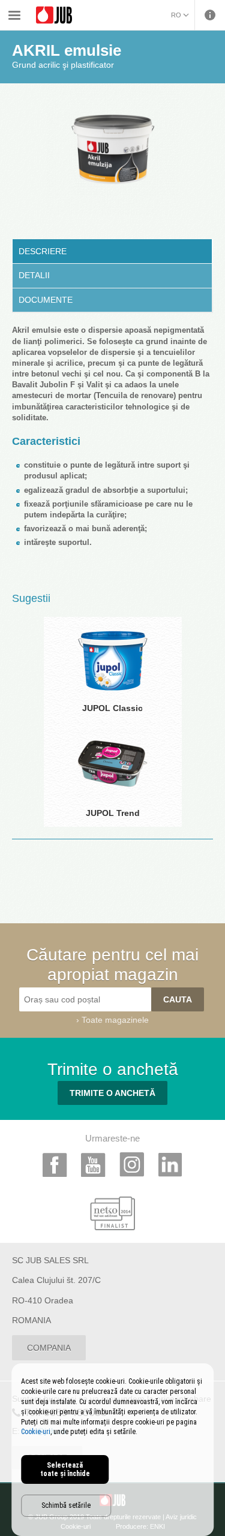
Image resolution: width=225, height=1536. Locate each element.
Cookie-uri (35, 1431)
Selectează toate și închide (65, 1469)
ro (176, 15)
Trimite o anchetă (112, 1093)
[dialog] (112, 1449)
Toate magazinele (115, 1020)
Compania (49, 1348)
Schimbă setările (66, 1505)
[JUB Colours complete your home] (54, 15)
